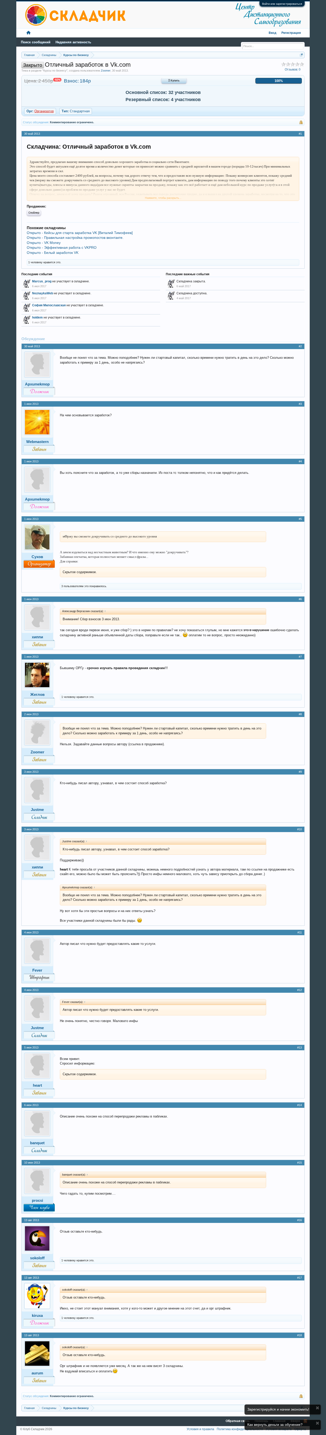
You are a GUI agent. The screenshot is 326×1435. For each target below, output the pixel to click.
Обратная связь (238, 1421)
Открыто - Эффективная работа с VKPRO (62, 247)
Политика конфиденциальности (240, 1429)
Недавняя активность (73, 42)
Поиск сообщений (35, 42)
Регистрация (291, 33)
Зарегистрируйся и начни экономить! (278, 1409)
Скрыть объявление (317, 1408)
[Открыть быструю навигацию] (301, 55)
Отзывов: (293, 69)
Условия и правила (200, 1429)
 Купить (174, 80)
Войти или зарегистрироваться (282, 3)
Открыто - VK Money (44, 243)
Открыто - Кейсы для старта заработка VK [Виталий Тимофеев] (80, 233)
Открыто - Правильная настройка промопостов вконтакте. (75, 238)
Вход (272, 33)
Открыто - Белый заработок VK (52, 253)
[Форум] (28, 33)
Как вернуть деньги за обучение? (275, 1425)
